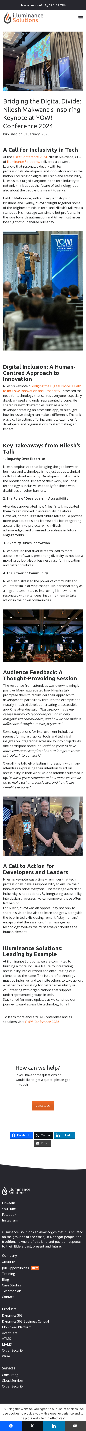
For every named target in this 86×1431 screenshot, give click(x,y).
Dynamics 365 (12, 1315)
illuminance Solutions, (23, 161)
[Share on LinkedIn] (54, 1426)
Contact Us (43, 1106)
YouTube (9, 1209)
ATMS (6, 1338)
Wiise (6, 1356)
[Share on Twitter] (32, 1426)
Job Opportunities (15, 1268)
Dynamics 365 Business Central (25, 1321)
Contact (8, 1297)
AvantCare (10, 1333)
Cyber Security (13, 1350)
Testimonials (11, 1291)
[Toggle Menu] (80, 17)
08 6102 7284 (57, 5)
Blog (5, 1279)
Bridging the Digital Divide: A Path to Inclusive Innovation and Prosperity (42, 388)
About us (9, 1262)
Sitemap (77, 1156)
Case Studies (11, 1285)
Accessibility (64, 1156)
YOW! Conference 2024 (30, 157)
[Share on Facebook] (11, 1426)
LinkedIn (8, 1203)
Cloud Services (13, 1380)
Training (8, 1274)
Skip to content (47, 1156)
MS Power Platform (16, 1327)
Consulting (10, 1375)
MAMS (7, 1344)
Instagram (10, 1220)
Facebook (9, 1214)
